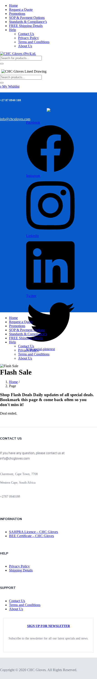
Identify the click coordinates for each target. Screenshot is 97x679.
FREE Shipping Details (26, 26)
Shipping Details (21, 570)
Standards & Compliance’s (28, 22)
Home (13, 5)
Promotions (17, 14)
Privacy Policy (28, 38)
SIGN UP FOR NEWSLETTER (48, 626)
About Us (25, 46)
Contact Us (26, 34)
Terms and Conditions (33, 42)
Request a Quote (21, 9)
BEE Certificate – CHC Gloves (31, 536)
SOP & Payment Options (27, 18)
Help (12, 30)
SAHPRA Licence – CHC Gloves (33, 532)
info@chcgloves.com (15, 119)
